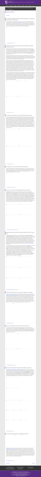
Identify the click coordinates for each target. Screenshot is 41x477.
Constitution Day (7, 9)
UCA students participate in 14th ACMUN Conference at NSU (19, 115)
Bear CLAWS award (19, 22)
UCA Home (7, 5)
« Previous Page (7, 15)
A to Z (33, 5)
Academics (15, 5)
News (10, 9)
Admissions (11, 5)
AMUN (8, 112)
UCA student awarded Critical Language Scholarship (17, 433)
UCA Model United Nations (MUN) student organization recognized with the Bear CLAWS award (20, 19)
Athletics (23, 5)
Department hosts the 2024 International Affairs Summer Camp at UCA (20, 233)
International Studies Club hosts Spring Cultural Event (17, 325)
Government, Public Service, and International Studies (24, 2)
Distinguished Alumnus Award (11, 229)
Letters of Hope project (30, 243)
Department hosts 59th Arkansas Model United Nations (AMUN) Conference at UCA (19, 46)
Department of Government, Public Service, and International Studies (15, 369)
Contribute (13, 9)
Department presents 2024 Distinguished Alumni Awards (18, 190)
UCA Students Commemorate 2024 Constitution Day (17, 166)
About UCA (30, 5)
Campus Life (19, 5)
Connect (26, 5)
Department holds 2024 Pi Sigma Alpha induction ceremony (19, 367)
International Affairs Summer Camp (11, 289)
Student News (9, 460)
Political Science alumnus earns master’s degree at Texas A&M (19, 292)
